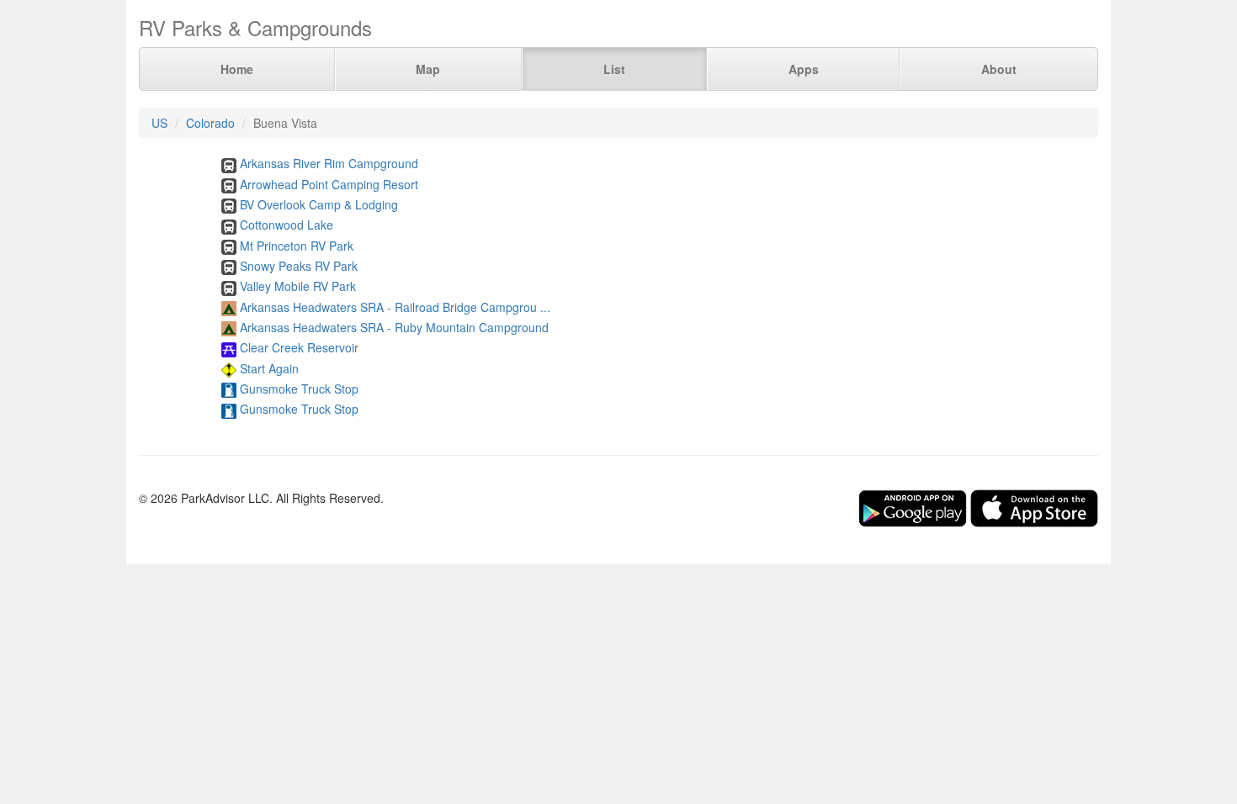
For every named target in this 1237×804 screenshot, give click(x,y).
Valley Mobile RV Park (298, 286)
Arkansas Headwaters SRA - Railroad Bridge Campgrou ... (395, 307)
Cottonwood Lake (286, 224)
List (614, 69)
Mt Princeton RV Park (296, 245)
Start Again (269, 368)
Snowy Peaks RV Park (299, 265)
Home (236, 69)
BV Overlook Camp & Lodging (319, 204)
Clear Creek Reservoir (299, 347)
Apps (803, 69)
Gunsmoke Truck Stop (299, 388)
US (159, 122)
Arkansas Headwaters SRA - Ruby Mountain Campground (394, 327)
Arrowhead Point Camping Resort (329, 184)
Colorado (210, 122)
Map (428, 69)
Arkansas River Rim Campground (329, 163)
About (999, 69)
